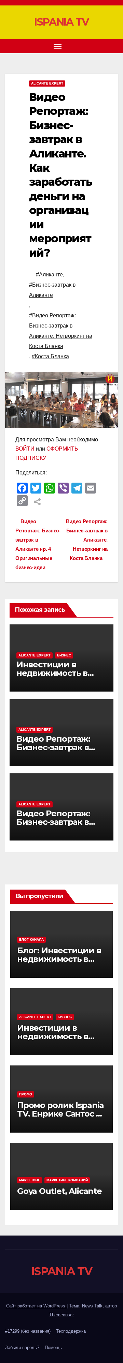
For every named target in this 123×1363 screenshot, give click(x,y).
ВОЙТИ (25, 449)
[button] (102, 46)
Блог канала (31, 939)
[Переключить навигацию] (57, 46)
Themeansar (61, 1314)
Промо (25, 1094)
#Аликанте (49, 274)
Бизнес (64, 655)
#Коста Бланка (50, 356)
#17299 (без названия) (28, 1331)
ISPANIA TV (61, 22)
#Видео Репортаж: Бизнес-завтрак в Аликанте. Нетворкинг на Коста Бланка (60, 331)
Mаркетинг (29, 1180)
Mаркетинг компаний (67, 1180)
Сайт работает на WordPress (36, 1305)
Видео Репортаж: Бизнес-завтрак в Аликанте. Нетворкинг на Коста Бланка (87, 539)
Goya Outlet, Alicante (59, 1191)
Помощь (53, 1347)
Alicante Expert (47, 83)
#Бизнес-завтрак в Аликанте (52, 290)
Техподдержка (71, 1331)
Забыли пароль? (22, 1347)
